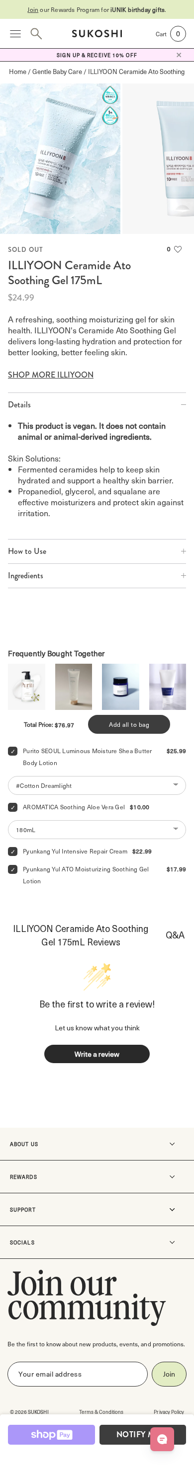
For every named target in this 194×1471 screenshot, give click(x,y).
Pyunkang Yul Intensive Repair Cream (75, 851)
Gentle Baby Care (57, 71)
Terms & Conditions (101, 1411)
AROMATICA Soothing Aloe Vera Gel (74, 806)
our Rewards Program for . (96, 9)
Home (17, 71)
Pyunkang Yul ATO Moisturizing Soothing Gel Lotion (87, 874)
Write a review (97, 1054)
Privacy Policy (169, 1411)
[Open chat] (162, 1439)
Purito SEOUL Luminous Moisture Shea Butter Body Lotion (88, 756)
